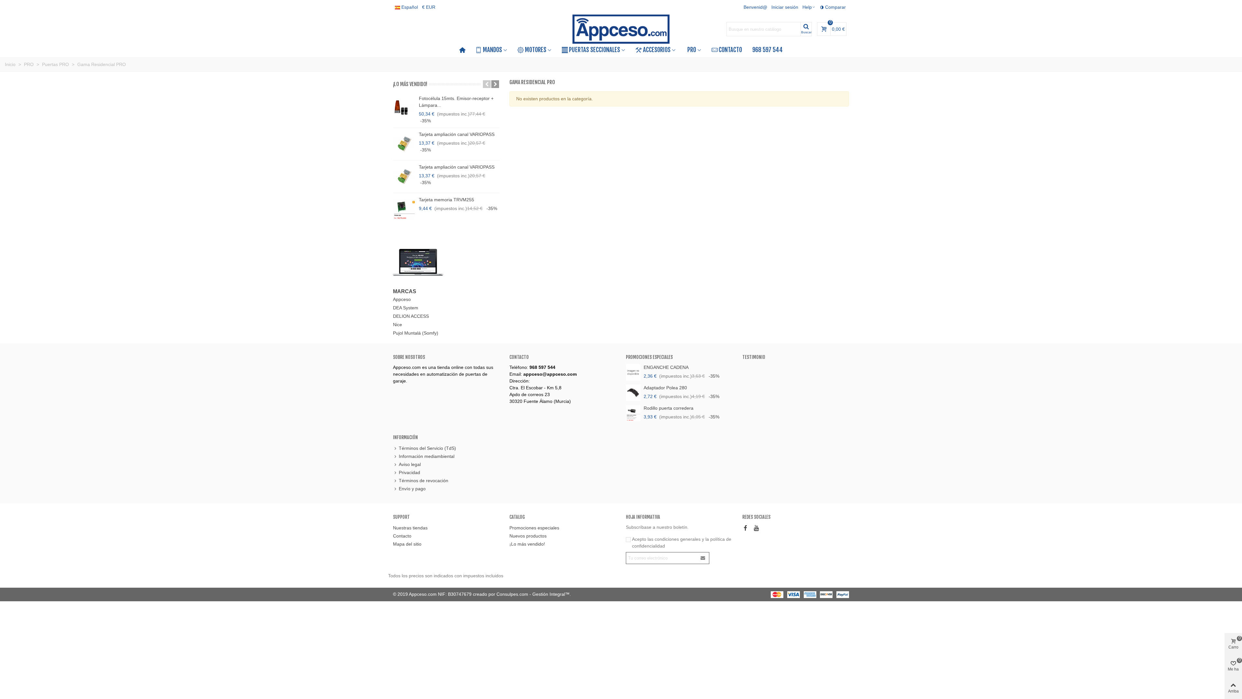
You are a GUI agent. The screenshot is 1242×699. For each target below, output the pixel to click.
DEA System (405, 307)
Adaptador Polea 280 (665, 387)
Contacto (730, 50)
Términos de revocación (423, 480)
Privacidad (409, 472)
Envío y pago (412, 488)
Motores (535, 50)
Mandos (492, 50)
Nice (397, 324)
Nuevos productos (528, 535)
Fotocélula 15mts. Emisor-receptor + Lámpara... (456, 102)
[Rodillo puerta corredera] (633, 413)
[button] (487, 84)
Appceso (402, 299)
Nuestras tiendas (410, 527)
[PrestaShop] (418, 261)
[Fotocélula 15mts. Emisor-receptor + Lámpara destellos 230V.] (404, 108)
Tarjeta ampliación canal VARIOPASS (457, 134)
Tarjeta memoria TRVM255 (446, 199)
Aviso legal (410, 464)
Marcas (404, 291)
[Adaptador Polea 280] (633, 392)
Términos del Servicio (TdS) (427, 448)
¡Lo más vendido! (410, 84)
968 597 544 (767, 50)
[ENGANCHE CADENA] (633, 372)
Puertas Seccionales (594, 50)
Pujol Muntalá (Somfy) (415, 333)
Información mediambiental (426, 456)
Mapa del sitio (407, 544)
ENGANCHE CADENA (666, 367)
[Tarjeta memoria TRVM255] (404, 209)
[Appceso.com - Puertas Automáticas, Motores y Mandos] (621, 29)
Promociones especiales (649, 357)
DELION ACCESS (411, 316)
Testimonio (753, 357)
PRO (691, 50)
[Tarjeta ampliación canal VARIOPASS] (404, 144)
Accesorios (656, 50)
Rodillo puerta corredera (668, 408)
